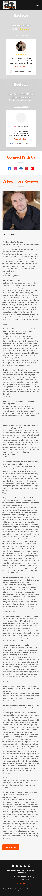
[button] (37, 5)
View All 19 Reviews (21, 35)
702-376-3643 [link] (21, 883)
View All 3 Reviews (21, 107)
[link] (9, 5)
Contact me (11, 847)
